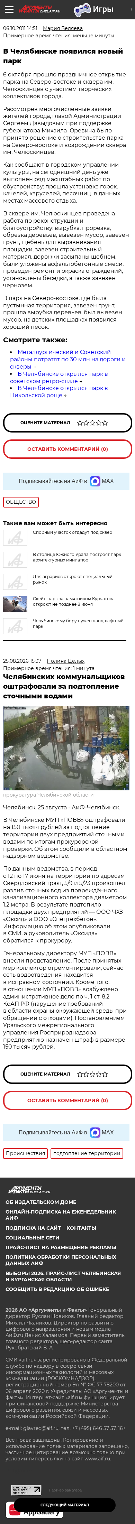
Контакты (81, 1228)
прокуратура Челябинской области (48, 795)
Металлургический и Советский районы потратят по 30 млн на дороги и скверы (68, 359)
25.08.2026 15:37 (22, 661)
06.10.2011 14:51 (20, 28)
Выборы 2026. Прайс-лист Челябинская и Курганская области (63, 1276)
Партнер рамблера (65, 1490)
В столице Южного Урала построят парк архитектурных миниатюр (77, 557)
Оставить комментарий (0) (67, 449)
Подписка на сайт (33, 1228)
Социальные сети (33, 1238)
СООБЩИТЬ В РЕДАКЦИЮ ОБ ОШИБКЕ (57, 1289)
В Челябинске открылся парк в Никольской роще (59, 392)
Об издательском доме (41, 1202)
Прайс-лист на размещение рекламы (61, 1247)
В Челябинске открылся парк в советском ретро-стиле (59, 377)
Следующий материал (64, 1505)
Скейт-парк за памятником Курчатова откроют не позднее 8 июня (74, 601)
